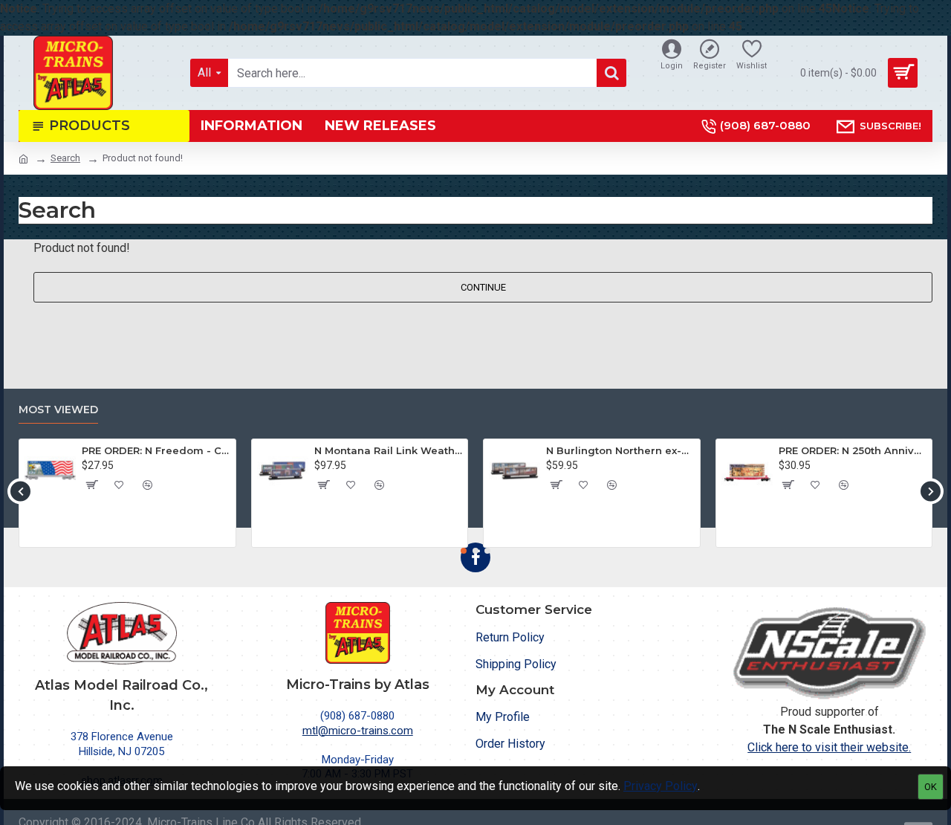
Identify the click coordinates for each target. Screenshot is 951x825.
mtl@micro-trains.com (357, 730)
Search (65, 158)
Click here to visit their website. (829, 747)
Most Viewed (58, 410)
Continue (483, 287)
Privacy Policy (660, 786)
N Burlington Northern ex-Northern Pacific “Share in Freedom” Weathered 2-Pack (620, 450)
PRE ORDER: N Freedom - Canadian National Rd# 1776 (156, 450)
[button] (20, 491)
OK (930, 786)
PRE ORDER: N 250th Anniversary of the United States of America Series (852, 450)
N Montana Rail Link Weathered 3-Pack (388, 450)
